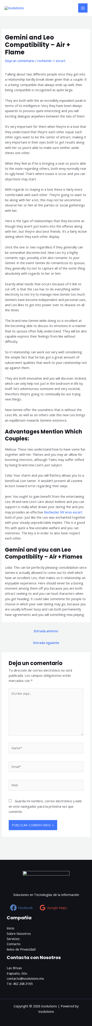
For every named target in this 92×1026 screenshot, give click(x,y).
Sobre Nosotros (19, 933)
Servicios (13, 938)
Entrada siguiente (46, 642)
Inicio (10, 928)
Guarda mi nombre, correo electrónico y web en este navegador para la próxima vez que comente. (45, 806)
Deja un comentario (19, 60)
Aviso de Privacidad (21, 949)
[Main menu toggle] (83, 8)
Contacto (14, 944)
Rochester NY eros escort (63, 512)
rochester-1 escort (51, 60)
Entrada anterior (46, 631)
